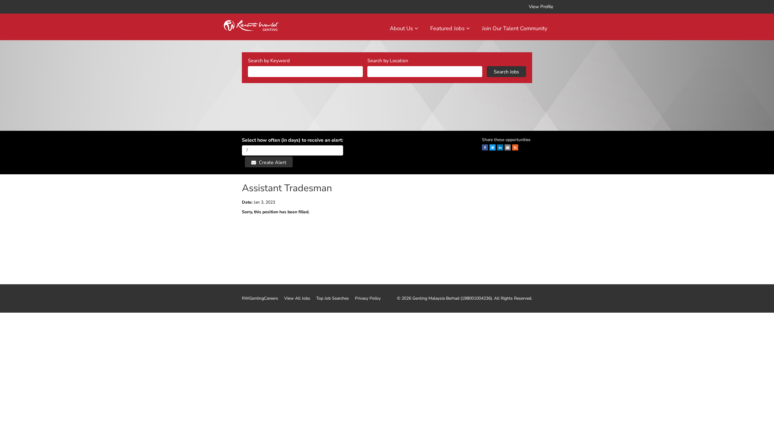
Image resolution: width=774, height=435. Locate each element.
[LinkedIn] (500, 147)
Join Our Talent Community (514, 28)
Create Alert (272, 162)
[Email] (508, 147)
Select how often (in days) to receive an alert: (292, 140)
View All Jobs (297, 298)
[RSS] (515, 147)
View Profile (541, 7)
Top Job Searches (332, 298)
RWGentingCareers (260, 298)
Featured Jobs (448, 28)
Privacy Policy (368, 298)
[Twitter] (492, 147)
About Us (402, 28)
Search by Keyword (269, 60)
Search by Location (387, 60)
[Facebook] (485, 147)
